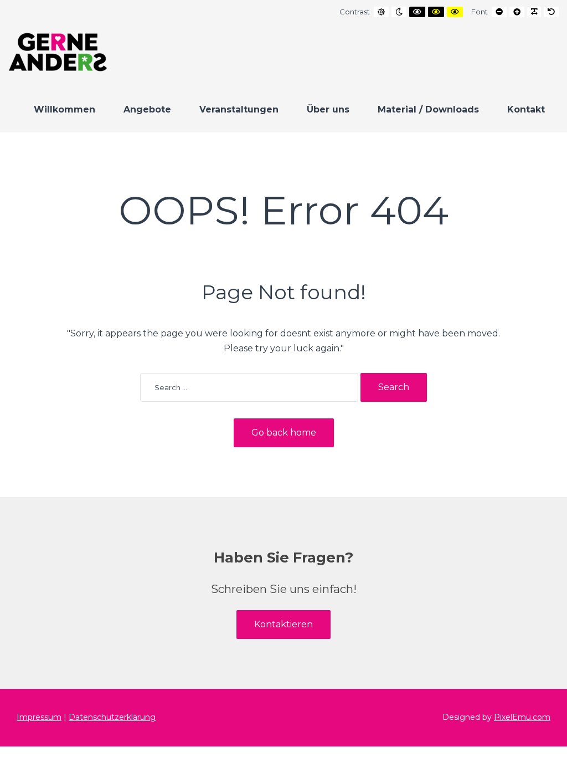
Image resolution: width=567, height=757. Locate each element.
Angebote (147, 109)
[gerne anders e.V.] (57, 52)
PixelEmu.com (522, 717)
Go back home (283, 432)
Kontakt (526, 109)
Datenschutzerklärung (112, 717)
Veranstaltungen (239, 109)
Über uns (328, 109)
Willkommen (64, 109)
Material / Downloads (428, 109)
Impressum (39, 717)
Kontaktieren (283, 624)
